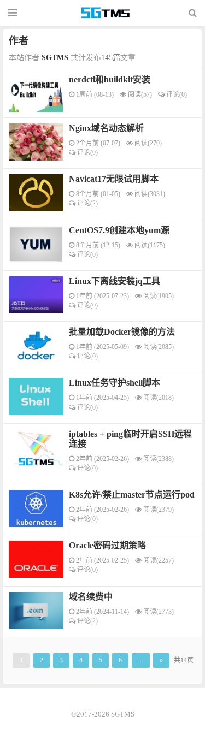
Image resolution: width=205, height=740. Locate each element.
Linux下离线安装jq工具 (114, 281)
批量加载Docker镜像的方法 (122, 331)
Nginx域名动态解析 (106, 128)
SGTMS (105, 13)
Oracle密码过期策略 (107, 545)
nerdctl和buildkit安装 (109, 79)
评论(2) (86, 203)
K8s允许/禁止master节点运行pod (132, 494)
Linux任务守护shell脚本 (114, 382)
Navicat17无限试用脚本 (114, 178)
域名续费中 (91, 596)
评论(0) (176, 94)
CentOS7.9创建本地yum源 (119, 230)
